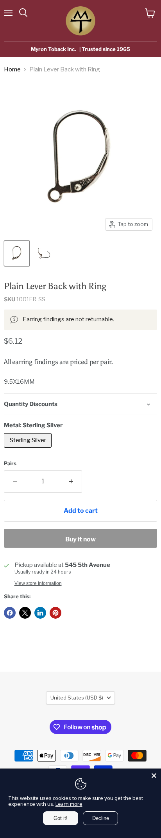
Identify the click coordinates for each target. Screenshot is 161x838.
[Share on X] (25, 613)
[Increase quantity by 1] (71, 481)
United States (76, 697)
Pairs (10, 463)
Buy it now (80, 539)
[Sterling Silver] (29, 449)
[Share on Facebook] (10, 613)
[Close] (154, 776)
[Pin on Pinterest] (55, 613)
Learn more (68, 803)
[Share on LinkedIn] (40, 613)
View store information (38, 583)
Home (12, 69)
